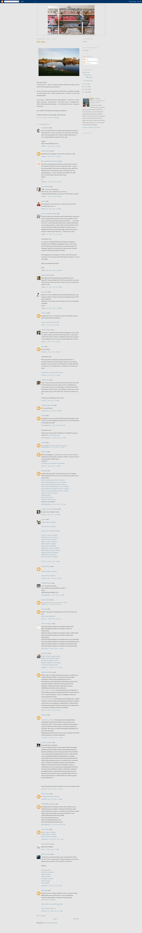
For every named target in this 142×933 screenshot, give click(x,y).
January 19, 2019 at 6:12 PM (52, 648)
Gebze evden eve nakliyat (48, 522)
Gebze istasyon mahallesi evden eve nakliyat (54, 484)
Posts (86, 59)
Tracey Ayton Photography (48, 213)
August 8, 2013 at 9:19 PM (51, 411)
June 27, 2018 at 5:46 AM (50, 619)
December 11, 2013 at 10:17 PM (53, 438)
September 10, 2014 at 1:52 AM (53, 504)
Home (55, 919)
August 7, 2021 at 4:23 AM (51, 886)
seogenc (43, 519)
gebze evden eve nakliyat (48, 690)
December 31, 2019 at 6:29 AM (53, 825)
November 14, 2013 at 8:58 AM (53, 425)
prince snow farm (46, 151)
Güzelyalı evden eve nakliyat (49, 493)
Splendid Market (46, 275)
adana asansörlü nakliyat (48, 908)
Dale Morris (44, 653)
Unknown (44, 313)
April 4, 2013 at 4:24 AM (50, 156)
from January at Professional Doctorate (52, 372)
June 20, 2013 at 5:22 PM (50, 375)
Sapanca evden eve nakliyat (49, 541)
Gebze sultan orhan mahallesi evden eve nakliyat (55, 486)
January (88, 81)
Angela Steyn (45, 128)
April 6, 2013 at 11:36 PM (51, 182)
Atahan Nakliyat (46, 566)
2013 (86, 72)
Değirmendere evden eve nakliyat (50, 550)
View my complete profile (91, 127)
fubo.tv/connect (45, 881)
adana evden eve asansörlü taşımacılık (52, 904)
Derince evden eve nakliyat (49, 539)
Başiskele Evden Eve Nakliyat (49, 552)
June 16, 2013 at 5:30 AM (50, 352)
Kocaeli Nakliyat (46, 844)
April (88, 75)
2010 (86, 89)
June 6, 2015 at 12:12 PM (50, 514)
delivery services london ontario (50, 322)
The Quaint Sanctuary (47, 405)
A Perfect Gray (45, 380)
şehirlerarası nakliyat (47, 672)
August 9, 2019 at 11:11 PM (51, 738)
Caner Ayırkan (45, 794)
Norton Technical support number (50, 656)
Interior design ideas (54, 435)
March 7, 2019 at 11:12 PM (51, 667)
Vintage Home (45, 186)
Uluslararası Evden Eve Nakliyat (50, 796)
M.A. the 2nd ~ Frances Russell (50, 161)
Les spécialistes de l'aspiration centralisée (53, 463)
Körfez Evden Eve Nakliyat (49, 554)
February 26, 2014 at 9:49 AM (53, 447)
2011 (86, 87)
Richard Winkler (46, 854)
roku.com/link (45, 883)
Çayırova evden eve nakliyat (49, 535)
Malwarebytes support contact (49, 660)
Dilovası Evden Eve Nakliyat (49, 557)
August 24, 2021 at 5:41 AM (52, 911)
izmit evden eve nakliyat (48, 575)
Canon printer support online (49, 665)
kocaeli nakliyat (46, 600)
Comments (88, 63)
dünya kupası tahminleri (48, 616)
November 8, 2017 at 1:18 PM (52, 595)
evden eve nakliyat (46, 623)
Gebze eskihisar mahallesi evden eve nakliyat (54, 482)
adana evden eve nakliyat (48, 900)
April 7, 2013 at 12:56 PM (51, 196)
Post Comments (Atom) (50, 923)
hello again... (89, 77)
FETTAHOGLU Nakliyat (48, 804)
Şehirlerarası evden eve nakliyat (50, 548)
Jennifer (43, 415)
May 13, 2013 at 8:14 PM (50, 342)
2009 (86, 92)
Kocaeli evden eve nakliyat (49, 571)
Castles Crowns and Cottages (49, 509)
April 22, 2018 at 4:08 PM (51, 604)
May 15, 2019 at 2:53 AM (50, 710)
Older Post (76, 919)
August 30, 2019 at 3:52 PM (51, 799)
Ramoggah (44, 890)
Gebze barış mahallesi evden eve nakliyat (53, 480)
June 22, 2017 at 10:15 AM (51, 578)
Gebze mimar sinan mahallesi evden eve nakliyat (55, 489)
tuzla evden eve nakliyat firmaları (50, 531)
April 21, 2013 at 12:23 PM (51, 287)
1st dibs (84, 41)
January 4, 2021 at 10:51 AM (52, 839)
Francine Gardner (46, 330)
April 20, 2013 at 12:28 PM (51, 270)
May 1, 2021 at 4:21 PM (50, 849)
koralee (43, 201)
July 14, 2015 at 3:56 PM (50, 561)
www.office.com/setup (47, 872)
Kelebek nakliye (46, 495)
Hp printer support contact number (51, 662)
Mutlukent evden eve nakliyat (49, 537)
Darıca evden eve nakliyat (48, 546)
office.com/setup (46, 870)
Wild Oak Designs (46, 583)
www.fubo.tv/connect (47, 879)
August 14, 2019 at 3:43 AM (52, 789)
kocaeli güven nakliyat (47, 699)
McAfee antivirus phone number (50, 658)
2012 (86, 84)
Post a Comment (41, 915)
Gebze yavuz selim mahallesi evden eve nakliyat (55, 491)
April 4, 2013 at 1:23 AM (50, 146)
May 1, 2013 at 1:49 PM (50, 325)
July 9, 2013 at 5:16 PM (50, 400)
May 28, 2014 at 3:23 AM (50, 466)
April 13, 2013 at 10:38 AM (51, 234)
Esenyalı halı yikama (47, 497)
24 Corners (44, 292)
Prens (42, 346)
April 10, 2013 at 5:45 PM (51, 209)
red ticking (71, 8)
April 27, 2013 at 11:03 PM (51, 308)
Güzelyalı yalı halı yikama (48, 499)
